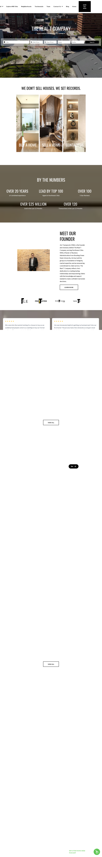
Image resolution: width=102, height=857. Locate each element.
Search (92, 42)
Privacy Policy (32, 845)
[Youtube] (84, 845)
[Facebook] (63, 845)
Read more (8, 333)
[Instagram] (68, 845)
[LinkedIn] (73, 845)
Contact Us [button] (57, 6)
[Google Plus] (89, 845)
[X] (78, 845)
